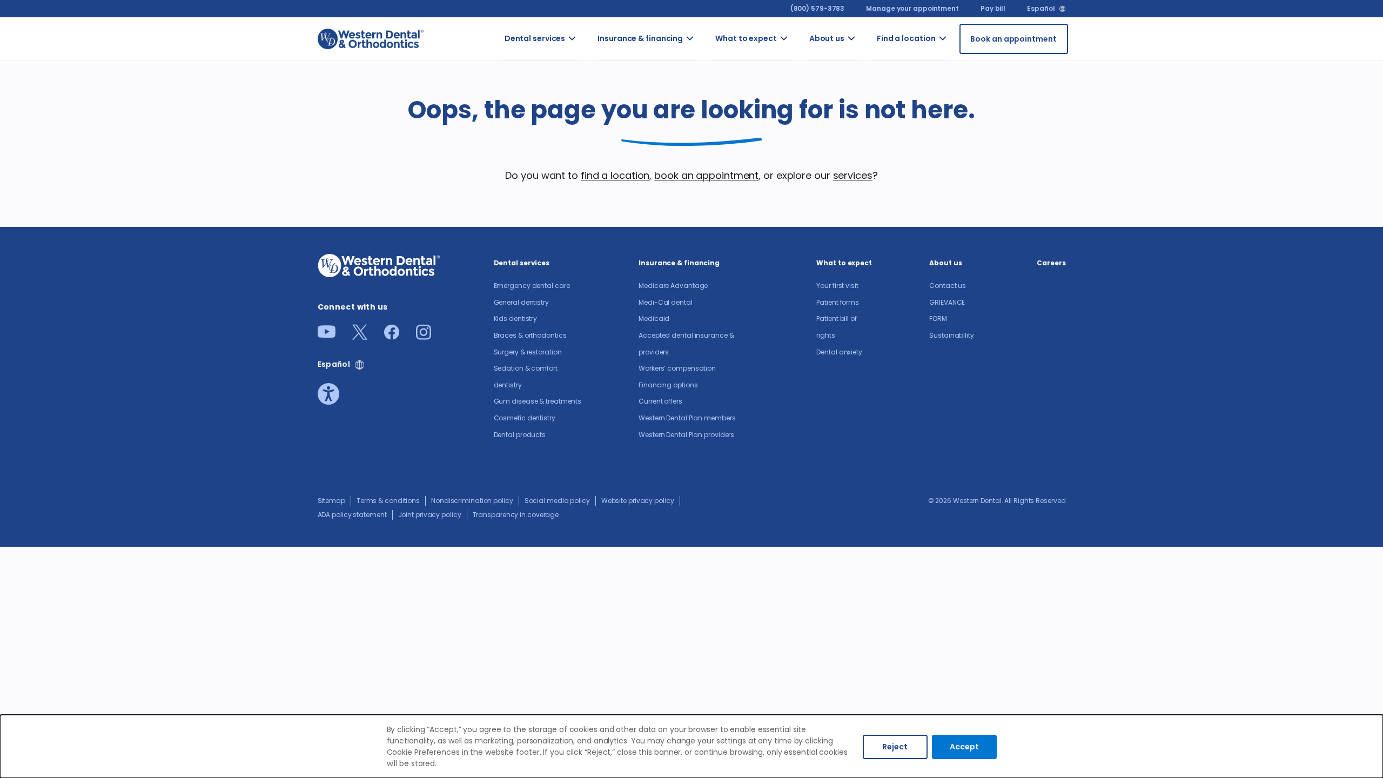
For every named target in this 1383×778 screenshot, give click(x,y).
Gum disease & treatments (538, 401)
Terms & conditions (388, 500)
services (852, 175)
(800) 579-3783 (817, 8)
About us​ (826, 38)
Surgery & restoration (528, 352)
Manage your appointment (912, 8)
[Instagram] (423, 336)
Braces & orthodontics (530, 335)
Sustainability (951, 335)
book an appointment (706, 175)
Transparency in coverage (516, 514)
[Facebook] (391, 336)
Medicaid (654, 318)
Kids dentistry (516, 318)
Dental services (535, 38)
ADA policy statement (352, 514)
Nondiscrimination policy (472, 500)
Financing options (668, 385)
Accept (964, 746)
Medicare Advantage (673, 285)
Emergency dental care (595, 64)
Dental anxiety (839, 352)
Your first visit (794, 64)
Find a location (906, 38)
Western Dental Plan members (687, 417)
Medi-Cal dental (666, 302)
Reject (895, 746)
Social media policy (557, 500)
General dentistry (521, 302)
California (962, 81)
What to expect (746, 38)
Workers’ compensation (677, 368)
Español (1041, 8)
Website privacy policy (637, 500)
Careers (1051, 262)
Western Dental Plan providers (686, 434)
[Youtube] (326, 334)
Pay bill (993, 8)
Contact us (868, 58)
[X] (359, 336)
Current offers (660, 401)
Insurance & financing (640, 38)
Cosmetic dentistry (524, 417)
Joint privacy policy (429, 514)
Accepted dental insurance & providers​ (710, 195)
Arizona (957, 52)
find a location (615, 175)
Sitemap (331, 500)
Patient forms (837, 302)
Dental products (520, 434)
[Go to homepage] (371, 39)
